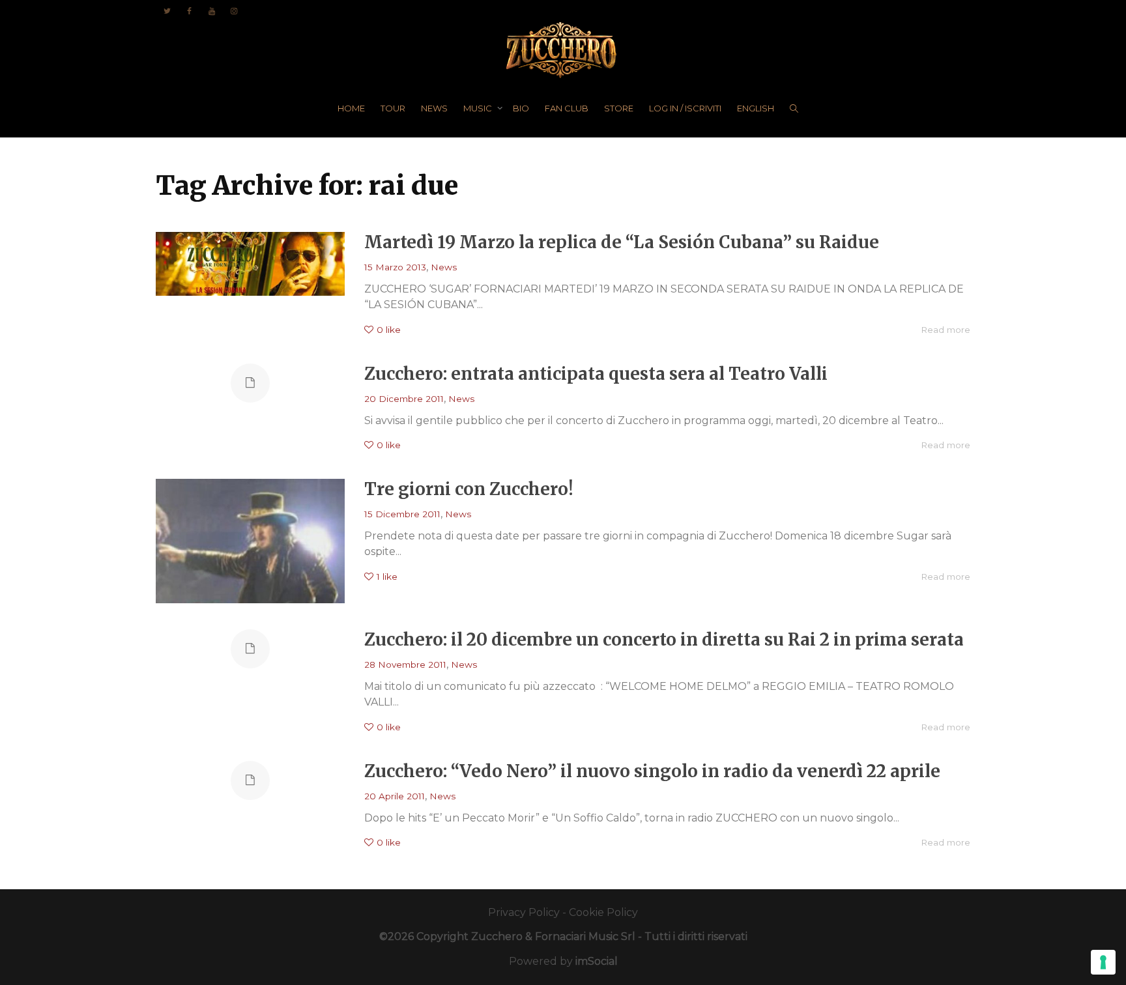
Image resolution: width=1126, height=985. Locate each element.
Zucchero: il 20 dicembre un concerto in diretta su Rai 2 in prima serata (664, 639)
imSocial (596, 961)
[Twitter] (167, 10)
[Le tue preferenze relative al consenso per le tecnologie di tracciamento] (1103, 962)
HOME (351, 108)
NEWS (434, 108)
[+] (250, 264)
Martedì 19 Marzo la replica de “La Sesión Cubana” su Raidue (621, 242)
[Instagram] (233, 10)
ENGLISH (755, 108)
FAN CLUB (566, 108)
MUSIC (478, 108)
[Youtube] (211, 10)
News (444, 267)
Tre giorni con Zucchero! (468, 489)
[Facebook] (189, 10)
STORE (618, 108)
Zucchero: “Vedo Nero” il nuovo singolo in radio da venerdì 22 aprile (652, 771)
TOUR (393, 108)
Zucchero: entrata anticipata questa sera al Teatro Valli (596, 373)
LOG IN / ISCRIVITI (685, 108)
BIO (521, 108)
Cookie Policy (603, 912)
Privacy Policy (524, 912)
